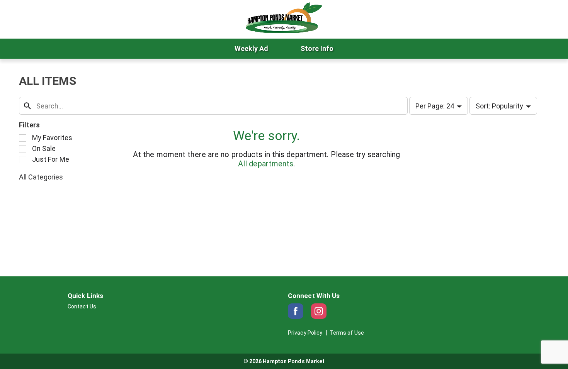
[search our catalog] (27, 106)
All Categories (41, 177)
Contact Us (82, 306)
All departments (266, 163)
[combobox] (213, 106)
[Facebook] (295, 311)
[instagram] (319, 311)
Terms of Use (347, 333)
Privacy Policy (305, 333)
